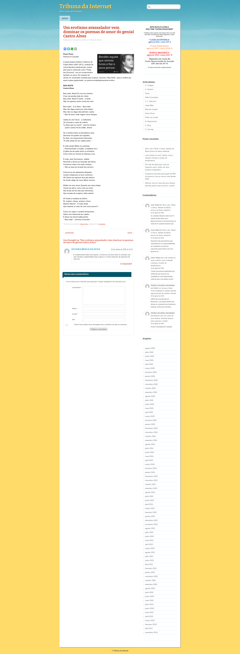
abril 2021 (149, 564)
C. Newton (149, 89)
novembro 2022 (151, 524)
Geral (147, 93)
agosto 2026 (150, 348)
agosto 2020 (150, 588)
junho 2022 (149, 536)
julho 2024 (149, 448)
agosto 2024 (150, 444)
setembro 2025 (151, 392)
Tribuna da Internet (86, 6)
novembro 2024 (151, 432)
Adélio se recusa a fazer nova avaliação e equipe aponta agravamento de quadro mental (163, 290)
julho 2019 (149, 604)
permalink (102, 224)
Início (65, 18)
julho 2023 (149, 496)
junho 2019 (149, 608)
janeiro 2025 (150, 424)
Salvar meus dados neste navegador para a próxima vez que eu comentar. (100, 324)
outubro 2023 (150, 484)
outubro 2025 (150, 388)
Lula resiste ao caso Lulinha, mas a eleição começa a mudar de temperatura (159, 157)
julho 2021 (149, 556)
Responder (127, 264)
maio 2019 (149, 612)
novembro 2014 (151, 632)
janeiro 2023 (150, 516)
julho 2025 (149, 400)
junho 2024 (149, 452)
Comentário (77, 287)
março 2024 (150, 464)
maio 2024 (149, 456)
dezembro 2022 (151, 520)
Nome (74, 308)
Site (73, 319)
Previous (68, 233)
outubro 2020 (150, 580)
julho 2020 (149, 592)
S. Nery (148, 125)
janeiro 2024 (150, 472)
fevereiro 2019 (151, 624)
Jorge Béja (149, 105)
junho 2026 (149, 356)
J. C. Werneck (150, 101)
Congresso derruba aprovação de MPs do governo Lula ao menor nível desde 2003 (160, 176)
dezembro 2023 (151, 476)
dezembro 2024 (151, 428)
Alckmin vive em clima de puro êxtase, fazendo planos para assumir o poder (162, 318)
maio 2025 (149, 408)
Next (131, 233)
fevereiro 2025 (151, 420)
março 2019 (150, 620)
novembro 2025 (151, 384)
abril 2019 (149, 616)
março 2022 (150, 548)
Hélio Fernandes (151, 97)
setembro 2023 (151, 488)
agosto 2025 (150, 396)
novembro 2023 (151, 480)
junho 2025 (149, 404)
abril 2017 (149, 628)
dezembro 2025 (151, 380)
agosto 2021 (150, 552)
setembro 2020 (151, 584)
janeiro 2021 (150, 572)
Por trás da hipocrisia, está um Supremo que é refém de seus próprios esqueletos (157, 167)
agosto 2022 (150, 528)
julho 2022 (149, 532)
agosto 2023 (150, 492)
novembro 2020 (151, 576)
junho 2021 (149, 560)
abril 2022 (149, 544)
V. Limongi (149, 129)
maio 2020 (149, 600)
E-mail (75, 314)
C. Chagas (149, 85)
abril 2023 (149, 504)
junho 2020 (149, 596)
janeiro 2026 (150, 376)
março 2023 (150, 508)
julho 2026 (149, 352)
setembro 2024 (151, 440)
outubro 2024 (150, 436)
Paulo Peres (84, 224)
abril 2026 (149, 364)
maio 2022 (149, 540)
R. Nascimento (151, 121)
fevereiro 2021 (151, 568)
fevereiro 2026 (151, 372)
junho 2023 (149, 500)
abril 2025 (149, 412)
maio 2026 (149, 360)
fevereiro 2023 (151, 512)
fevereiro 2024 (151, 468)
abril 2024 (149, 460)
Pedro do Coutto (151, 117)
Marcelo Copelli (151, 109)
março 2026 (150, 368)
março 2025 (150, 416)
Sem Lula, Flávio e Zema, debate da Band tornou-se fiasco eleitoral (163, 207)
